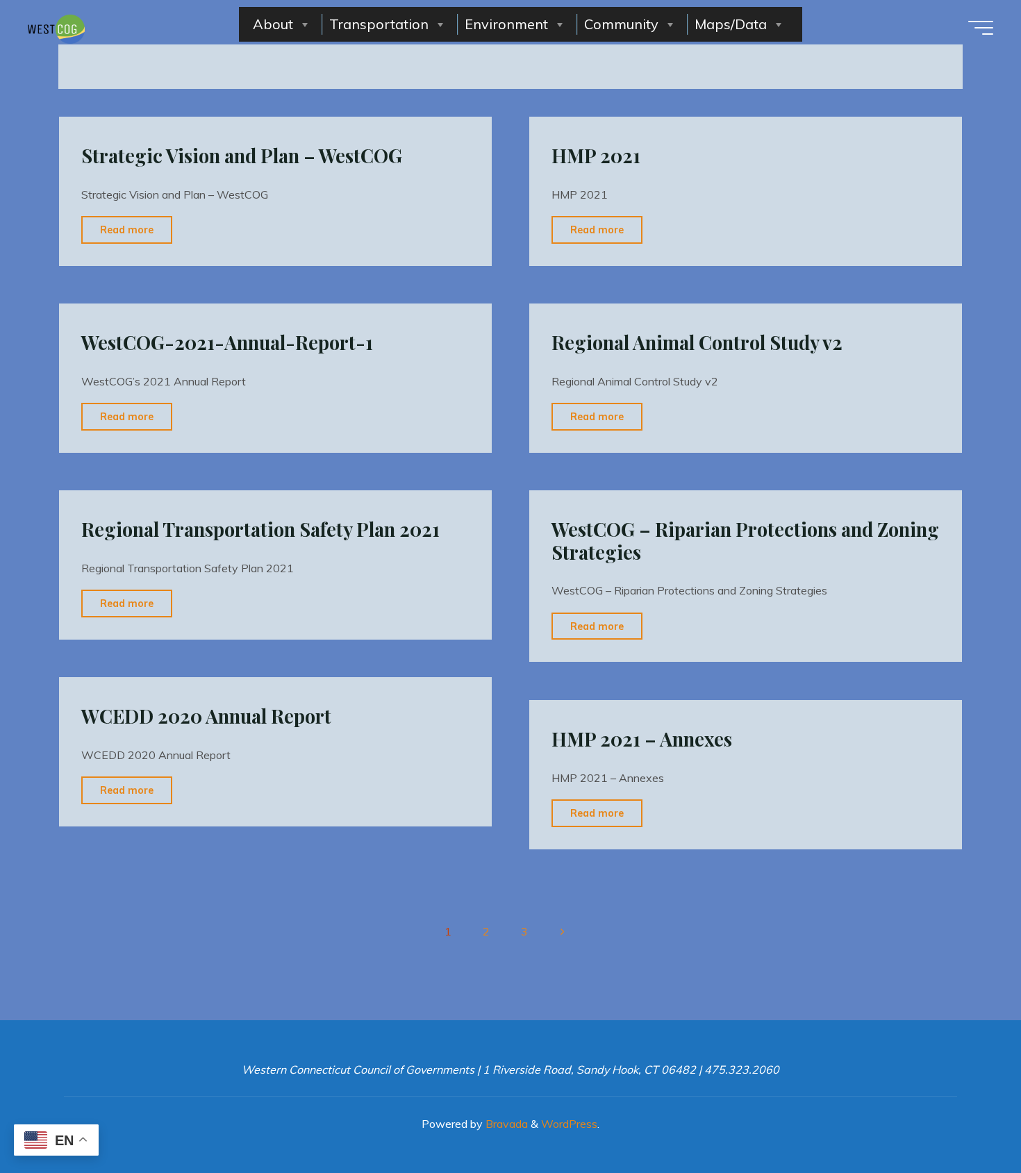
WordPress (569, 1124)
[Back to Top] (967, 1119)
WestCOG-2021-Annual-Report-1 (227, 342)
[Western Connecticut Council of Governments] (56, 28)
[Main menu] (980, 28)
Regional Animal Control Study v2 (696, 342)
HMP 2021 (595, 155)
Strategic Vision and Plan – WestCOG (241, 155)
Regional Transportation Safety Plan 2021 (260, 529)
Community (621, 24)
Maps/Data (731, 24)
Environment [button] (506, 24)
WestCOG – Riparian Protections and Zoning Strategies (745, 541)
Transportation (379, 24)
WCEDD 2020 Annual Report (206, 716)
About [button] (273, 24)
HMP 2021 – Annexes (641, 738)
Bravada (505, 1124)
